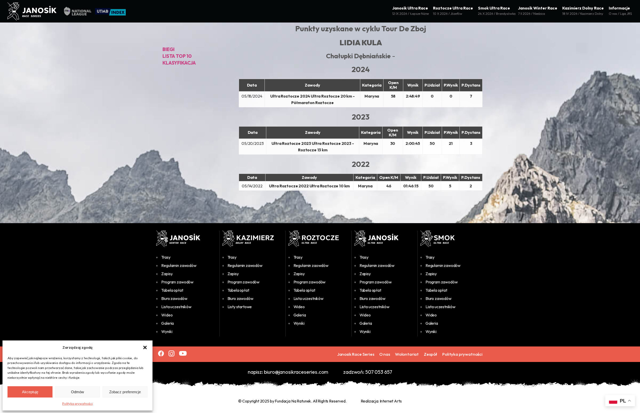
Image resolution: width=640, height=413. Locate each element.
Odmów (77, 392)
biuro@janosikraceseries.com (296, 372)
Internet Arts (391, 400)
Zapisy (166, 273)
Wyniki (166, 331)
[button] (145, 347)
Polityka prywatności (77, 403)
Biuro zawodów (174, 298)
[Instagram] (171, 353)
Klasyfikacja (179, 63)
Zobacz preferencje (125, 392)
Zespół (430, 354)
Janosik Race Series (355, 354)
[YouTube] (182, 353)
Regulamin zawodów (178, 265)
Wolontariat (407, 354)
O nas (384, 354)
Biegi (168, 49)
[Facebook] (161, 353)
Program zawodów (177, 281)
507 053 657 (378, 372)
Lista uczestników (176, 306)
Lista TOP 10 (177, 56)
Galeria (167, 323)
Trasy (165, 257)
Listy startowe (240, 306)
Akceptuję (30, 392)
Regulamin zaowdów (311, 265)
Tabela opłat (172, 290)
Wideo (166, 314)
